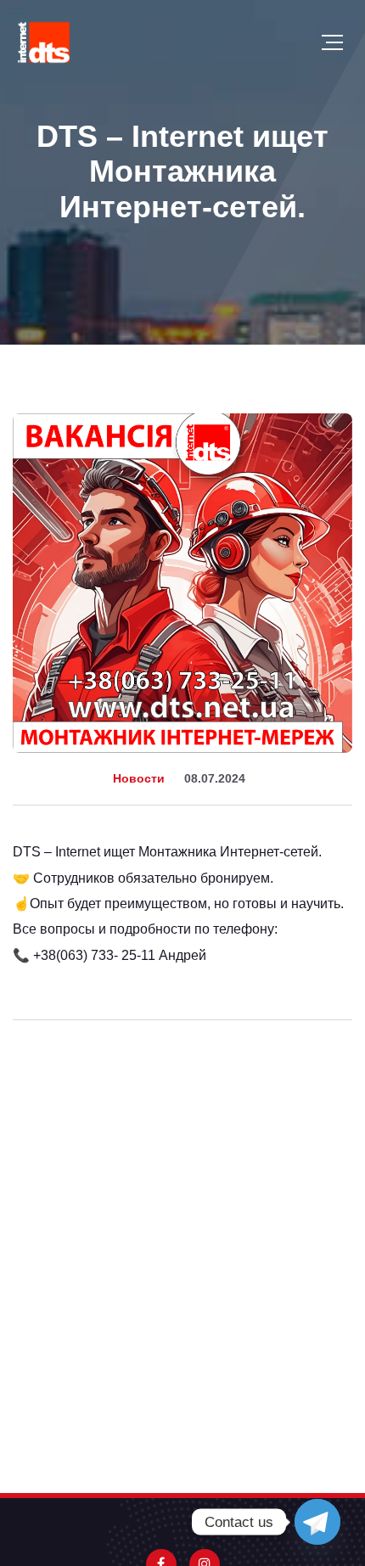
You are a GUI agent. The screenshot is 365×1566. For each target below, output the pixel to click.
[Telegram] (317, 1522)
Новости (139, 778)
